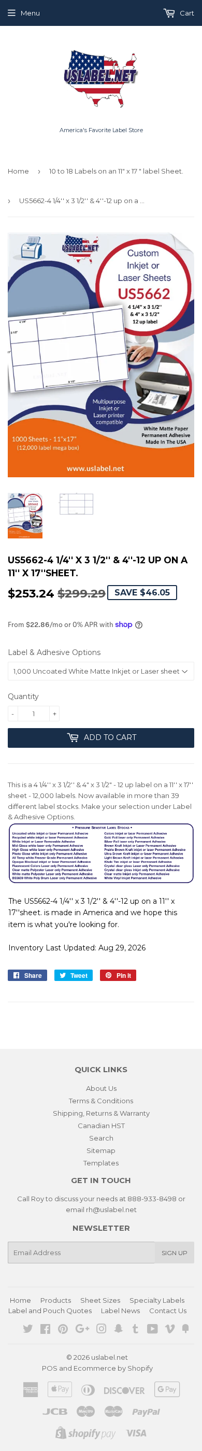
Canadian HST (101, 1125)
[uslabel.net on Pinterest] (62, 1330)
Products (55, 1300)
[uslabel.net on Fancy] (185, 1330)
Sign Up (174, 1253)
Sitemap (101, 1150)
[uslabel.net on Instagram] (101, 1330)
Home (18, 171)
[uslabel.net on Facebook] (45, 1330)
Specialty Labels (156, 1300)
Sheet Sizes (100, 1300)
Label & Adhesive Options (54, 652)
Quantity (23, 696)
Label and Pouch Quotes (50, 1310)
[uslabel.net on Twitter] (28, 1330)
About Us (101, 1088)
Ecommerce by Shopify (113, 1368)
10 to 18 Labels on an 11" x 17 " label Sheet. (116, 171)
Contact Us (167, 1310)
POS (49, 1368)
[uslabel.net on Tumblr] (135, 1330)
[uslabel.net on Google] (82, 1330)
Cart (186, 13)
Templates (101, 1163)
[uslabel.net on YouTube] (152, 1330)
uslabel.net (109, 1357)
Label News (120, 1310)
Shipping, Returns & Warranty (101, 1113)
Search (101, 1138)
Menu (30, 13)
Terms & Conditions (101, 1101)
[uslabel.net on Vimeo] (170, 1330)
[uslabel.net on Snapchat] (118, 1330)
